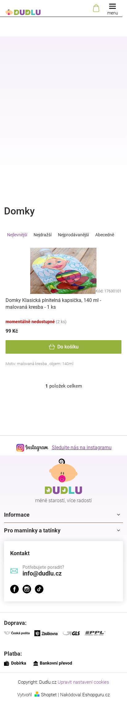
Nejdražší (42, 234)
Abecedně (104, 234)
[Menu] (112, 8)
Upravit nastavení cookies (83, 682)
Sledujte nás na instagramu (82, 447)
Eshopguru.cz (96, 695)
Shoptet (49, 695)
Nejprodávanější (73, 234)
